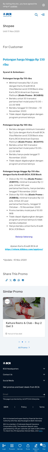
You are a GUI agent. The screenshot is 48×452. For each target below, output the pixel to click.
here (40, 431)
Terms (41, 407)
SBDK (6, 407)
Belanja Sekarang (24, 236)
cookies (13, 6)
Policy (24, 407)
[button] (19, 341)
